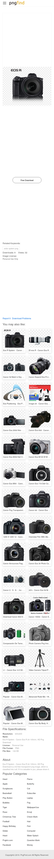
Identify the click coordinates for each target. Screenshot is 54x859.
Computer (31, 830)
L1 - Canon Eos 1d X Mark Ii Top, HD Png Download (25, 670)
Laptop (30, 797)
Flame (29, 779)
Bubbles (6, 802)
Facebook (7, 844)
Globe (5, 830)
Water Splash (32, 835)
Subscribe (31, 793)
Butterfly (30, 783)
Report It (6, 318)
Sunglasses (8, 788)
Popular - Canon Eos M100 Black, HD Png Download (25, 696)
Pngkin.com (8, 840)
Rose (5, 812)
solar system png (11, 248)
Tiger (5, 807)
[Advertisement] (27, 40)
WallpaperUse (33, 807)
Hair (29, 821)
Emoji (29, 812)
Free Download (27, 180)
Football (6, 821)
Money (30, 844)
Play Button (7, 797)
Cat (28, 788)
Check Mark (32, 816)
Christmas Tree (9, 816)
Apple (5, 783)
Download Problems (21, 318)
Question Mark (33, 840)
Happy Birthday (9, 826)
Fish (29, 826)
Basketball (7, 793)
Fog (28, 802)
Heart (5, 779)
